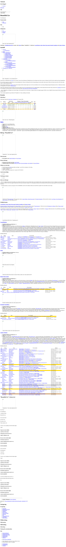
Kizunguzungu (4, 356)
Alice (9, 358)
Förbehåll (4, 545)
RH (28, 102)
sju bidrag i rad (10, 343)
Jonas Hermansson (24, 376)
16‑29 (19, 102)
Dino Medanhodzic (25, 245)
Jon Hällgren (19, 236)
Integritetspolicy (5, 543)
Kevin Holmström (59, 199)
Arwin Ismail (15, 291)
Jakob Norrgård (21, 289)
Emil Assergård (11, 368)
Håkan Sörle (26, 319)
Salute (31, 207)
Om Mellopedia (5, 544)
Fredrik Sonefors (20, 240)
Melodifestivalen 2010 (40, 281)
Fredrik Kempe (21, 354)
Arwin (8, 291)
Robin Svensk (41, 365)
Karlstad (18, 308)
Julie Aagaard (21, 374)
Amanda (20, 283)
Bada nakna (4, 354)
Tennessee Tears (11, 376)
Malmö (23, 226)
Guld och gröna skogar (5, 353)
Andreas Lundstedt (10, 246)
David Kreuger (25, 354)
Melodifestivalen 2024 (9, 342)
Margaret (46, 208)
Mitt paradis (4, 360)
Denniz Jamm (26, 358)
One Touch (3, 367)
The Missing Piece (4, 240)
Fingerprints (4, 241)
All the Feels (4, 236)
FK (34, 104)
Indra (20, 45)
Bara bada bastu (13, 85)
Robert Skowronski (46, 45)
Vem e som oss (4, 365)
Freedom (3, 242)
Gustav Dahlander (13, 499)
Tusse (9, 370)
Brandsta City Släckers (51, 206)
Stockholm (59, 87)
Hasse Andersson (11, 353)
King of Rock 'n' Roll (5, 319)
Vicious (3, 246)
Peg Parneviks (47, 310)
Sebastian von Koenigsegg (40, 237)
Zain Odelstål (30, 163)
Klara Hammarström (11, 374)
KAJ (7, 289)
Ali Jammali (20, 393)
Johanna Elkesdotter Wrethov (28, 365)
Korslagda (9, 319)
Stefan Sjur (16, 319)
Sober (2, 209)
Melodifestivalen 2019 (15, 336)
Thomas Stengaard (33, 244)
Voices (54, 338)
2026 (1, 291)
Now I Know (4, 376)
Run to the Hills (4, 374)
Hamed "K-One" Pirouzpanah (23, 360)
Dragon (3, 381)
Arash (17, 338)
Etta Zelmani (27, 241)
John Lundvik (11, 364)
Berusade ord (4, 105)
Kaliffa (8, 288)
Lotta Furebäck (16, 162)
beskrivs (12, 84)
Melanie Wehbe (37, 291)
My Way (3, 372)
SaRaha (10, 356)
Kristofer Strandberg (53, 45)
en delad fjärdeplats (35, 342)
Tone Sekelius (11, 372)
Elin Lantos (59, 282)
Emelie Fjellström (12, 158)
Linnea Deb (32, 359)
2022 (1, 242)
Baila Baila (3, 369)
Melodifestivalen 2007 (26, 283)
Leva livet (3, 361)
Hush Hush (14, 209)
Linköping (14, 99)
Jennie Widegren (36, 163)
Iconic (4, 109)
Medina (10, 393)
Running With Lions (5, 358)
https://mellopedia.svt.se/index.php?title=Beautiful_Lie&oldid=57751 (16, 501)
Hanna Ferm (9, 239)
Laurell (9, 244)
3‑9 (15, 102)
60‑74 (25, 102)
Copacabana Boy (4, 106)
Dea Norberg (19, 158)
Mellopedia (2, 7)
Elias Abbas (10, 360)
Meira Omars (9, 209)
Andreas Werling (31, 319)
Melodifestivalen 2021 (22, 338)
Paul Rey (19, 238)
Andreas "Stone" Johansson (21, 241)
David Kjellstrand (20, 239)
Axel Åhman (53, 199)
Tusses (51, 338)
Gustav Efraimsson (32, 355)
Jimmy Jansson (26, 237)
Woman (4, 104)
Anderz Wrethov (62, 45)
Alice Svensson (39, 358)
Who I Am (3, 363)
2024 (1, 382)
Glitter (3, 291)
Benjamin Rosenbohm (26, 371)
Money (5, 283)
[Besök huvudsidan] (0, 502)
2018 (1, 236)
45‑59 (23, 102)
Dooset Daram (30, 209)
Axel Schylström (25, 291)
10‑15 (17, 102)
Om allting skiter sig (5, 368)
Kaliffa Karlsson (15, 288)
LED (10, 167)
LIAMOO (24, 246)
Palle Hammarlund (25, 242)
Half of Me (4, 103)
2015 (1, 353)
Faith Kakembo (10, 242)
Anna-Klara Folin (37, 241)
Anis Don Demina (11, 365)
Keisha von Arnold (17, 163)
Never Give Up (4, 243)
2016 (1, 355)
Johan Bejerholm (33, 353)
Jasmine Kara (11, 357)
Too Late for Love (32, 336)
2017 (1, 358)
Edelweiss (3, 379)
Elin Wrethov (33, 292)
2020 (1, 239)
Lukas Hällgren (38, 236)
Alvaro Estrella (11, 369)
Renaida (9, 236)
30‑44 (21, 102)
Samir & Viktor (11, 354)
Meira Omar (9, 245)
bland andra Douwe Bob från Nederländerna (30, 88)
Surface (3, 238)
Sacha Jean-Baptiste (24, 163)
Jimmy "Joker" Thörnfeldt (29, 248)
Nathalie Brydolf (10, 241)
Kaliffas (26, 207)
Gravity (3, 357)
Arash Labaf (33, 356)
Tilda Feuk (20, 376)
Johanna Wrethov (44, 368)
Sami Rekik (37, 360)
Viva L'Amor (4, 393)
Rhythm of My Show (5, 375)
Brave (3, 239)
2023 (4, 209)
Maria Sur (9, 243)
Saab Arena (10, 99)
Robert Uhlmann (38, 359)
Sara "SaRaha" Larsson (27, 356)
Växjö (12, 80)
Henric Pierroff (35, 363)
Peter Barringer (31, 236)
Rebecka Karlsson (11, 363)
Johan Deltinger (40, 353)
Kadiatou (10, 367)
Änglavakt (3, 371)
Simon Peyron (16, 238)
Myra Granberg (21, 379)
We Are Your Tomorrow (5, 355)
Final (35, 103)
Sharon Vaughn (26, 355)
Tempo (35, 208)
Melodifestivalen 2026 (9, 45)
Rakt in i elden (60, 206)
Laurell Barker (37, 45)
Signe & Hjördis (11, 379)
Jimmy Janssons (11, 283)
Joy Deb (20, 367)
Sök (1, 9)
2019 (37, 208)
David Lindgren (11, 355)
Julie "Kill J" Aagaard (22, 380)
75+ (27, 102)
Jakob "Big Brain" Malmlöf (22, 288)
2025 (29, 206)
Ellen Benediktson (10, 238)
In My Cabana (4, 359)
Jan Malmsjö (10, 361)
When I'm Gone (4, 380)
